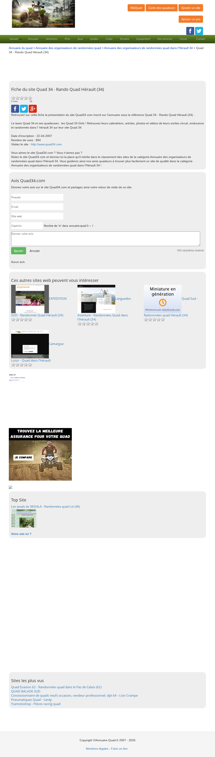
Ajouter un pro (190, 19)
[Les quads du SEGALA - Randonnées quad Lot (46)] (23, 518)
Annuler (35, 251)
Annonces (52, 39)
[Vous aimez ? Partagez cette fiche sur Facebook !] (15, 108)
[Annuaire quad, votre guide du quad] (43, 13)
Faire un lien (119, 748)
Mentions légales (97, 748)
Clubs (109, 39)
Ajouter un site (190, 7)
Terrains (124, 39)
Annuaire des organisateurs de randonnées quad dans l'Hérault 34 (148, 48)
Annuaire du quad (21, 48)
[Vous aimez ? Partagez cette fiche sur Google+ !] (33, 108)
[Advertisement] (109, 65)
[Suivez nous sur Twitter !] (199, 30)
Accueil (14, 39)
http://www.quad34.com (46, 144)
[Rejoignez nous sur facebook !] (190, 30)
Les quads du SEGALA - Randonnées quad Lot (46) (45, 506)
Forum (183, 39)
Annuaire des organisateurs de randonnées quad (68, 48)
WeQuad (136, 7)
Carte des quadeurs (161, 7)
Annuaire (33, 39)
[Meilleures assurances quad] (40, 454)
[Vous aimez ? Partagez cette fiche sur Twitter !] (24, 108)
